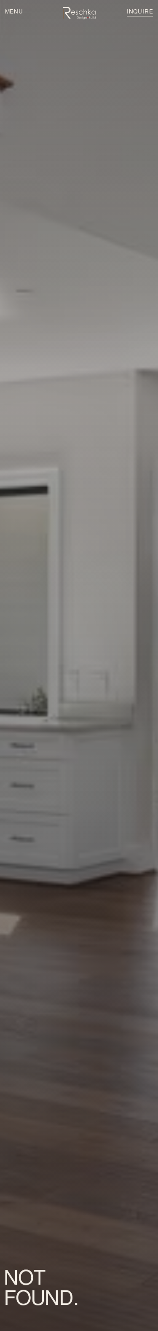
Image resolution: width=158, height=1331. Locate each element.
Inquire (140, 11)
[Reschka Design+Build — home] (79, 13)
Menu (14, 11)
